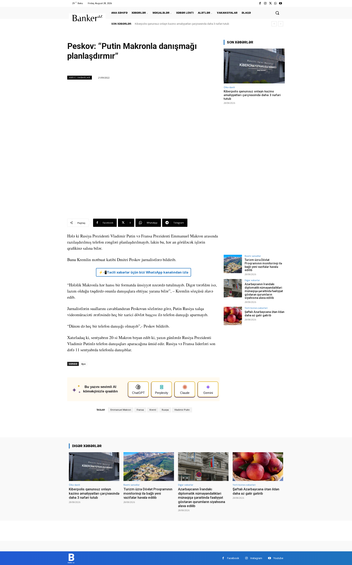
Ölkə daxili (229, 87)
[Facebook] (260, 3)
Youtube (278, 558)
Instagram (256, 558)
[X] (270, 3)
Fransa (140, 410)
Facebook (233, 558)
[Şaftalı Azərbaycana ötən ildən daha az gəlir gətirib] (233, 316)
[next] (280, 23)
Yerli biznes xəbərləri (256, 308)
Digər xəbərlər (252, 280)
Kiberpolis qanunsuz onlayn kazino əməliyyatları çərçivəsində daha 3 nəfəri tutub (182, 23)
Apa (83, 363)
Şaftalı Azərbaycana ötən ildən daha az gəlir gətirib (264, 313)
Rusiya (165, 410)
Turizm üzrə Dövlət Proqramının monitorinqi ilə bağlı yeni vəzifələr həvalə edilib (263, 265)
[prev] (274, 23)
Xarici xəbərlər (79, 77)
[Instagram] (265, 3)
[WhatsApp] (275, 3)
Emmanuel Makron (120, 410)
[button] (277, 13)
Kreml (153, 410)
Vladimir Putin (182, 410)
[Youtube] (280, 3)
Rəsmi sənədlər (253, 256)
